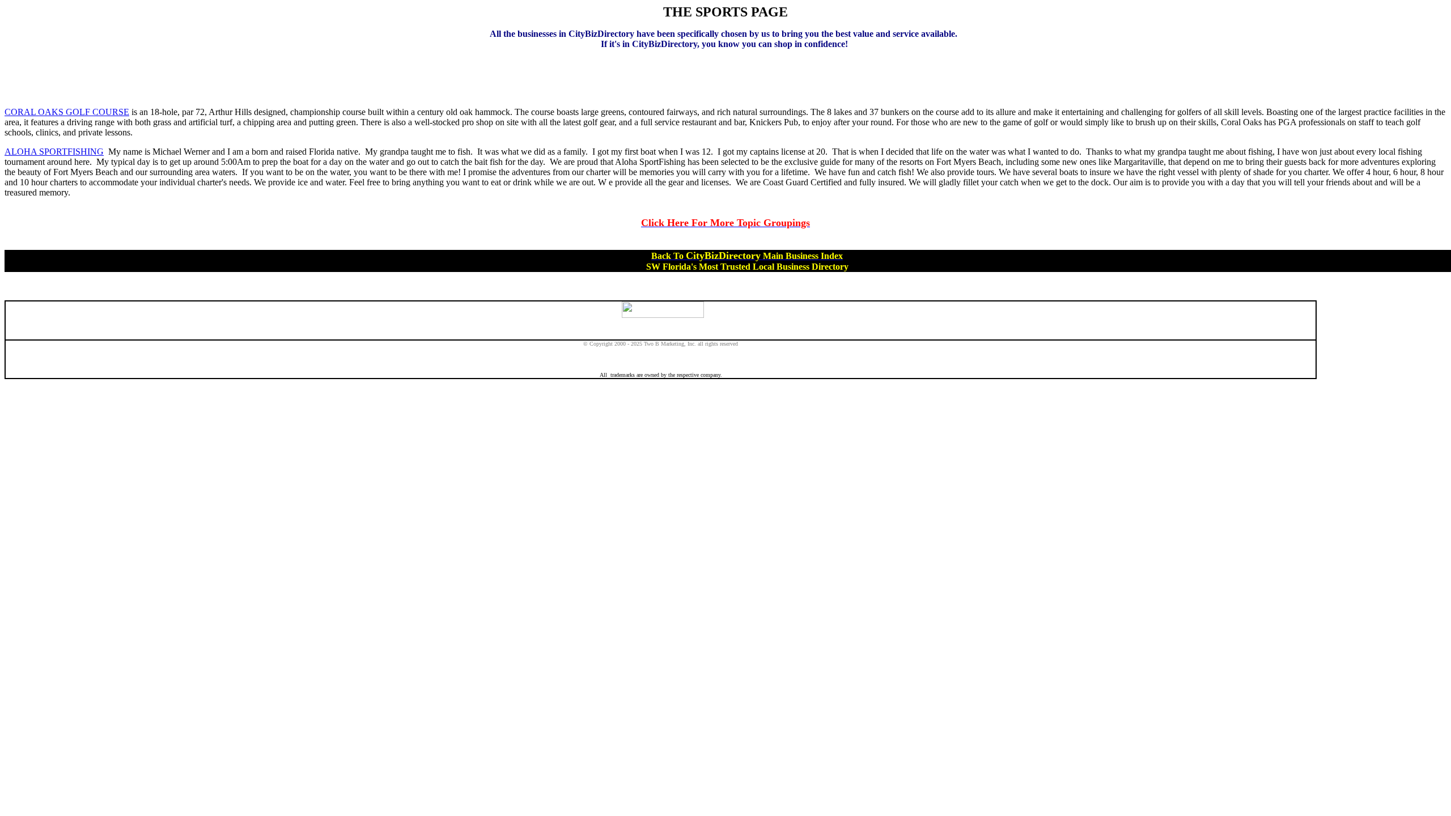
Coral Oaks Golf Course (67, 112)
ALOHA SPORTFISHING (54, 151)
